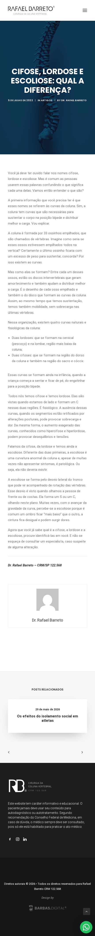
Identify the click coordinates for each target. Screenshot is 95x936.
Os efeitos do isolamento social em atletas (47, 718)
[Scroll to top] (86, 911)
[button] (85, 10)
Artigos (47, 100)
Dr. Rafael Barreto (74, 100)
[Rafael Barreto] (31, 10)
